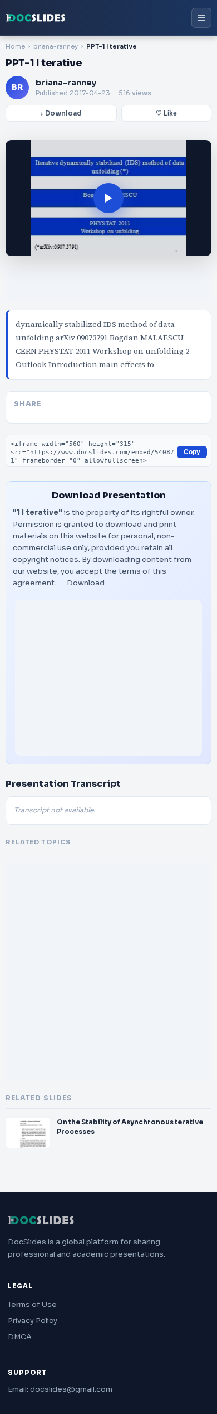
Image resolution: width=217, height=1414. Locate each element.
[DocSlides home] (36, 18)
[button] (108, 198)
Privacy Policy (32, 1320)
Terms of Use (32, 1304)
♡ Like (166, 113)
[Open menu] (201, 18)
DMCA (20, 1336)
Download (86, 583)
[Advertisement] (108, 678)
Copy (192, 452)
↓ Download (61, 113)
